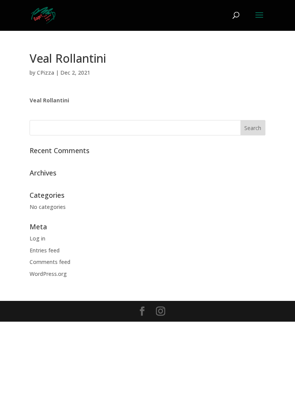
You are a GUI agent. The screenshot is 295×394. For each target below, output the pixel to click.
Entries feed (45, 250)
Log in (37, 238)
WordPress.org (48, 273)
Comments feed (50, 261)
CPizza (45, 72)
